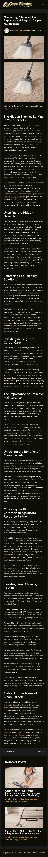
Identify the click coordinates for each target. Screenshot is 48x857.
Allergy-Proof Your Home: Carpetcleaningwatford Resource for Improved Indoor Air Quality (23, 793)
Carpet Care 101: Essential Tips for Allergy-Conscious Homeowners (23, 832)
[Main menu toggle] (42, 4)
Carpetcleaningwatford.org (15, 197)
